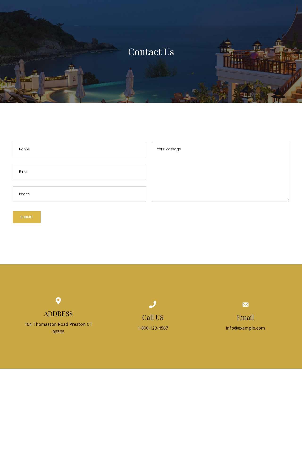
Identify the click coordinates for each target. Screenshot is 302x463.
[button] (27, 217)
